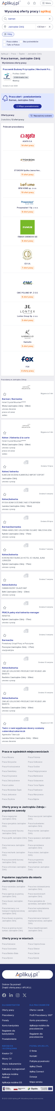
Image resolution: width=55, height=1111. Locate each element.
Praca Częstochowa (36, 944)
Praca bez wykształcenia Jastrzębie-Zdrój (38, 909)
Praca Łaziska (8, 785)
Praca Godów (34, 766)
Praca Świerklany (9, 771)
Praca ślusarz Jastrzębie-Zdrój (12, 902)
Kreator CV (7, 1053)
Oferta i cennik (36, 1010)
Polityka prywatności (39, 1061)
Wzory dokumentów (11, 1064)
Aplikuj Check (36, 1066)
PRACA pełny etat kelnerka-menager (20, 612)
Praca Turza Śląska (36, 785)
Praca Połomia (34, 757)
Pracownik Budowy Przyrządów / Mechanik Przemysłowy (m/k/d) (27, 69)
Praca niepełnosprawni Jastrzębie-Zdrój (37, 929)
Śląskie (22, 54)
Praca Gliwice (34, 949)
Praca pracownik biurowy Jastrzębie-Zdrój (12, 861)
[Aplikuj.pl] (27, 974)
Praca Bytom (7, 958)
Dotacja (33, 1076)
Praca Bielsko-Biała (10, 953)
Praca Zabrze (33, 953)
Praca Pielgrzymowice (37, 771)
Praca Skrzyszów (9, 762)
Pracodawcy (8, 1015)
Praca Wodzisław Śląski (11, 790)
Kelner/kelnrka (9, 584)
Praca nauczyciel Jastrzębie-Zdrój (40, 817)
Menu (48, 3)
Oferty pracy (8, 1010)
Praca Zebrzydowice (11, 780)
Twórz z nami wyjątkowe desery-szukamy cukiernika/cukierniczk (23, 729)
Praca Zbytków (8, 799)
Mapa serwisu (36, 1082)
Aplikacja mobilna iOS (12, 1082)
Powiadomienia (9, 1039)
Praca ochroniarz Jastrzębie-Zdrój (14, 868)
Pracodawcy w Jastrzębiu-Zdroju (13, 380)
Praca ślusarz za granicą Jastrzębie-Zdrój (12, 919)
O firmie (33, 1051)
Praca (13, 54)
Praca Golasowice (35, 780)
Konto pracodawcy (39, 1020)
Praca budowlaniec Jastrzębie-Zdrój (36, 824)
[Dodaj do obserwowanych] (4, 394)
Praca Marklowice (35, 776)
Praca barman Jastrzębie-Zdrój (39, 868)
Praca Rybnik (33, 958)
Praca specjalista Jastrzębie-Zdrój (14, 824)
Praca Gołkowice (35, 762)
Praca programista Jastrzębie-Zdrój (35, 861)
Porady (5, 1020)
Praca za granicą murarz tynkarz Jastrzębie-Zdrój (12, 929)
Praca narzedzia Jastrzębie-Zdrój (14, 887)
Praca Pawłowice (35, 790)
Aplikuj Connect (37, 1071)
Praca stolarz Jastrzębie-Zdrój (38, 853)
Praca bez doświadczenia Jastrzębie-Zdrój (39, 887)
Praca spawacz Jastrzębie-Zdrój (39, 839)
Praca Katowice (8, 944)
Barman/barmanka (11, 527)
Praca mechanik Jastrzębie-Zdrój (13, 853)
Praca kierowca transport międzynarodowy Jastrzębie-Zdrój (40, 920)
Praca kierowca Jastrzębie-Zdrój (13, 846)
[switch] (27, 106)
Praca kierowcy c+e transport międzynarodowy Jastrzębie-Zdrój (13, 911)
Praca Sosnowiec (9, 949)
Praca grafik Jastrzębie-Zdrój (14, 838)
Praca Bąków (33, 799)
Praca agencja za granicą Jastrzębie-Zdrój (12, 895)
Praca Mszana (8, 757)
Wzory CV (7, 1058)
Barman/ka (7, 640)
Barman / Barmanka (12, 399)
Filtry (10, 34)
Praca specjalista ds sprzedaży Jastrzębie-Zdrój (39, 902)
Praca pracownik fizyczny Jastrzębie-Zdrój (13, 832)
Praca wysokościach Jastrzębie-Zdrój (36, 895)
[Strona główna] (11, 3)
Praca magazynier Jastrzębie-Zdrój (9, 817)
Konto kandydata (10, 1025)
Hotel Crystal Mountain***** (14, 402)
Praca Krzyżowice (9, 776)
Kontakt (33, 1056)
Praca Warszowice (35, 794)
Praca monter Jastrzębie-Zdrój (39, 832)
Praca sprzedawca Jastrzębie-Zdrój (36, 846)
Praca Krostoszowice (11, 766)
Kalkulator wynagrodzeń (13, 1069)
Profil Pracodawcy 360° (41, 1015)
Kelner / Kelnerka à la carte (16, 437)
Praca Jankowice (9, 794)
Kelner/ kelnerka (10, 471)
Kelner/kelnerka (10, 499)
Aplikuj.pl (4, 54)
